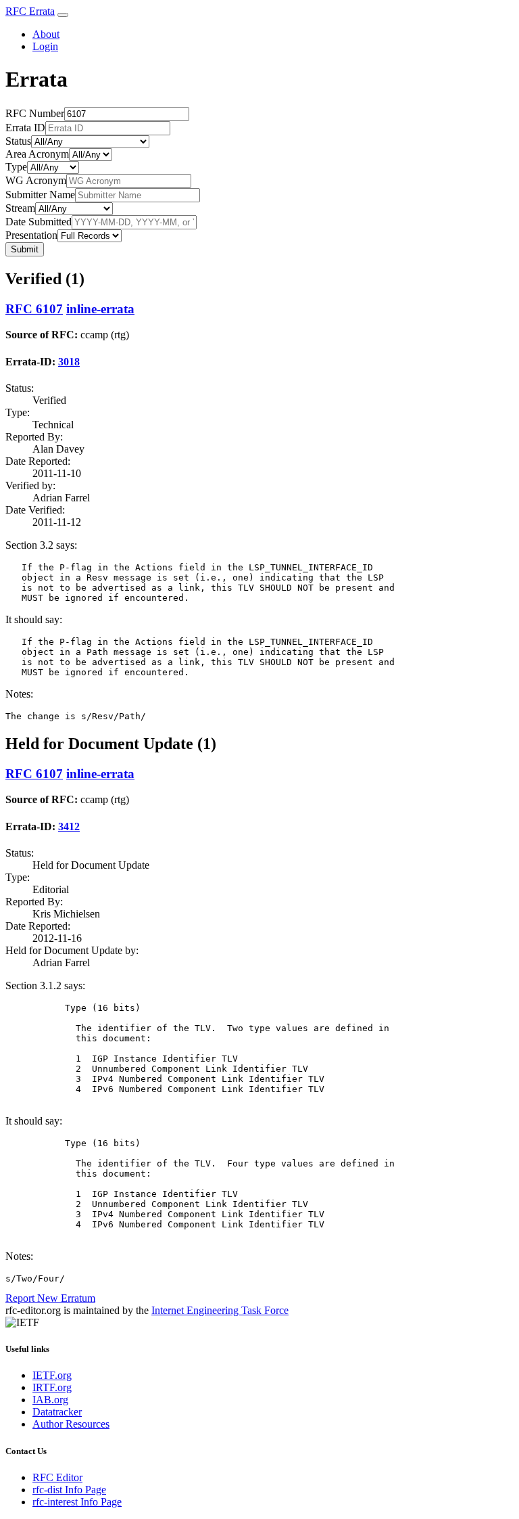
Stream (20, 208)
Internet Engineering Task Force (220, 1310)
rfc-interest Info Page (77, 1501)
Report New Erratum (50, 1298)
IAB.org (50, 1399)
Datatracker (57, 1412)
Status (18, 141)
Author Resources (70, 1424)
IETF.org (52, 1375)
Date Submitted (38, 221)
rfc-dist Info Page (69, 1489)
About (45, 34)
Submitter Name (40, 194)
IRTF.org (52, 1387)
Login (45, 46)
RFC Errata (30, 11)
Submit (25, 249)
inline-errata (100, 309)
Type (16, 167)
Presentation (31, 235)
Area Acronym (37, 154)
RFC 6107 (34, 309)
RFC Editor (57, 1477)
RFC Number (34, 113)
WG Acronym (35, 180)
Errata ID (25, 127)
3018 (69, 361)
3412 (69, 826)
